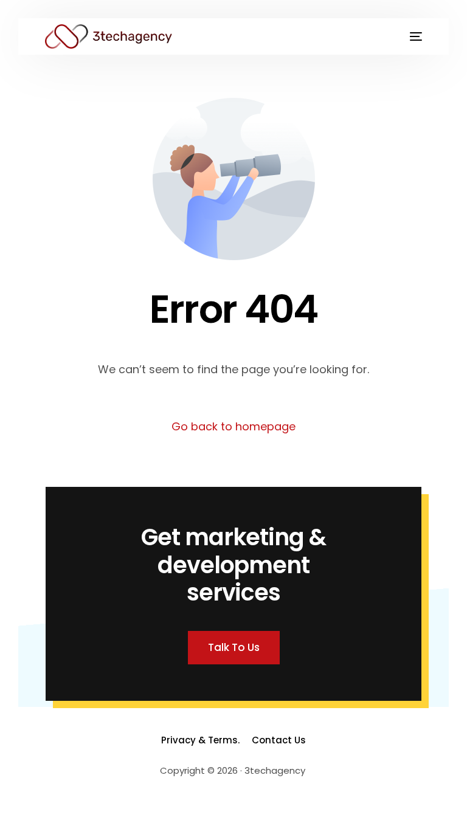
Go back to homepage (233, 426)
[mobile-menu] (410, 36)
